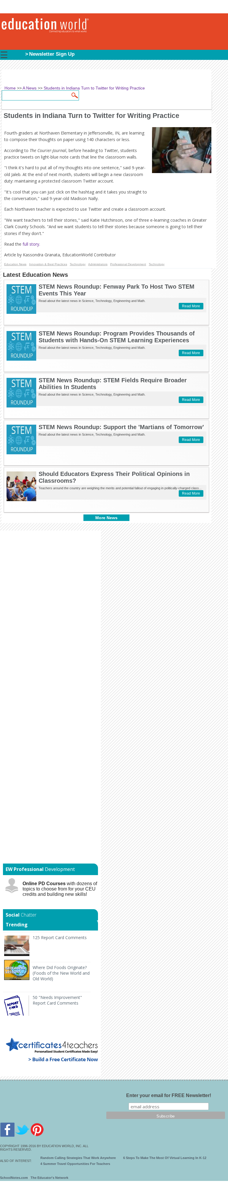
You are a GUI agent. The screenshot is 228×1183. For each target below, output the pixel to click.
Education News (15, 264)
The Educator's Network (49, 1177)
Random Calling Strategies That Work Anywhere (78, 1158)
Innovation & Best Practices (48, 264)
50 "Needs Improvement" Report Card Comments (57, 1000)
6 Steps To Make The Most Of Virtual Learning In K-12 (164, 1158)
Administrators (97, 264)
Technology (78, 264)
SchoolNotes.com (14, 1177)
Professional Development (128, 264)
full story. (32, 244)
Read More (191, 306)
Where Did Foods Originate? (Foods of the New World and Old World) (61, 973)
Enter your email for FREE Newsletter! (168, 1095)
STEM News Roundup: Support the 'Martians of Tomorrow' (121, 427)
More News (106, 517)
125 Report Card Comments (60, 937)
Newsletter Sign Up (52, 54)
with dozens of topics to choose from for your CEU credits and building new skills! (60, 889)
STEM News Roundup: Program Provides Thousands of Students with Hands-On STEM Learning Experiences (117, 336)
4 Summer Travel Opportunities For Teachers (75, 1164)
